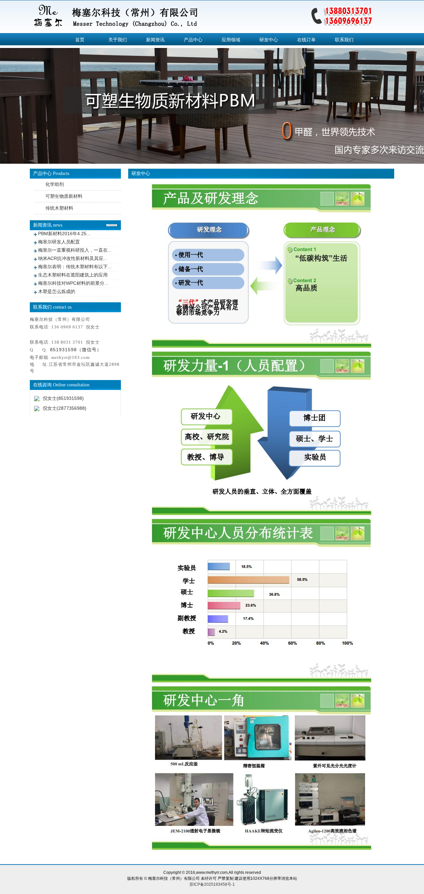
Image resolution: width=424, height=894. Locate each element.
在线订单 (306, 39)
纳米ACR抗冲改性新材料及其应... (72, 258)
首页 (79, 39)
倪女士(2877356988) (64, 408)
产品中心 (193, 39)
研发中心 (268, 39)
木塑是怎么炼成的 (56, 291)
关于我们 (117, 39)
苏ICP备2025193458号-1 (212, 884)
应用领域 (231, 39)
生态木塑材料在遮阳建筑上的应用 (73, 274)
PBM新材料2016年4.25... (64, 233)
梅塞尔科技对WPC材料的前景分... (73, 283)
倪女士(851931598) (63, 398)
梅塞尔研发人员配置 (59, 241)
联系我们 (344, 39)
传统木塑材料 (59, 208)
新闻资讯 (155, 39)
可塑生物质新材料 (63, 196)
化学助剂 (54, 184)
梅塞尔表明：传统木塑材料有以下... (75, 266)
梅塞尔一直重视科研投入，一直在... (75, 250)
